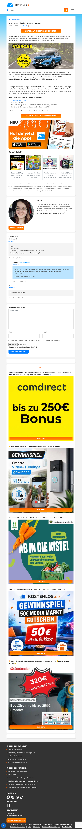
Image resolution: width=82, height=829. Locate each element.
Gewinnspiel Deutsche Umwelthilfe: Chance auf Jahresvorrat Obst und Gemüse (37, 518)
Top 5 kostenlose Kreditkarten (17, 762)
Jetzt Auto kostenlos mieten (41, 31)
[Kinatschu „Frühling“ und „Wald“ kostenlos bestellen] (33, 162)
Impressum (37, 824)
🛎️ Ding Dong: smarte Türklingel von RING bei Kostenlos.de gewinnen (34, 446)
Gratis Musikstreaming (15, 756)
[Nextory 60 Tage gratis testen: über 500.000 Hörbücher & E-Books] (66, 162)
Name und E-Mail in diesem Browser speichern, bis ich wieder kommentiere (35, 340)
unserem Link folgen (19, 100)
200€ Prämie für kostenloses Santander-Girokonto (24, 781)
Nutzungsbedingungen (62, 824)
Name (10, 332)
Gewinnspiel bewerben (17, 827)
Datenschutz (48, 824)
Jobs (29, 827)
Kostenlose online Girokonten (17, 759)
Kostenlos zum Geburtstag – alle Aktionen (21, 778)
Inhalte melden (67, 827)
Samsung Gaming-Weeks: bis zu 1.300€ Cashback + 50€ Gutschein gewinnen (36, 589)
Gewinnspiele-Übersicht (15, 749)
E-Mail (44, 332)
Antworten (11, 241)
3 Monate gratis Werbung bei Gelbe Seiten (21, 784)
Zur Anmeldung (16, 820)
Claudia (25, 26)
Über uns (36, 827)
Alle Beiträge (16, 19)
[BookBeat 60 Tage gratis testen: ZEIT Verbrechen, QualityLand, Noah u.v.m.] (17, 162)
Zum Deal (41, 438)
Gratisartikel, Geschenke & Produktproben (21, 753)
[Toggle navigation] (72, 10)
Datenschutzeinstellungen (51, 827)
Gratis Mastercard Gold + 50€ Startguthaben (22, 787)
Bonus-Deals (12, 774)
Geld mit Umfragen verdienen (17, 771)
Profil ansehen (16, 228)
